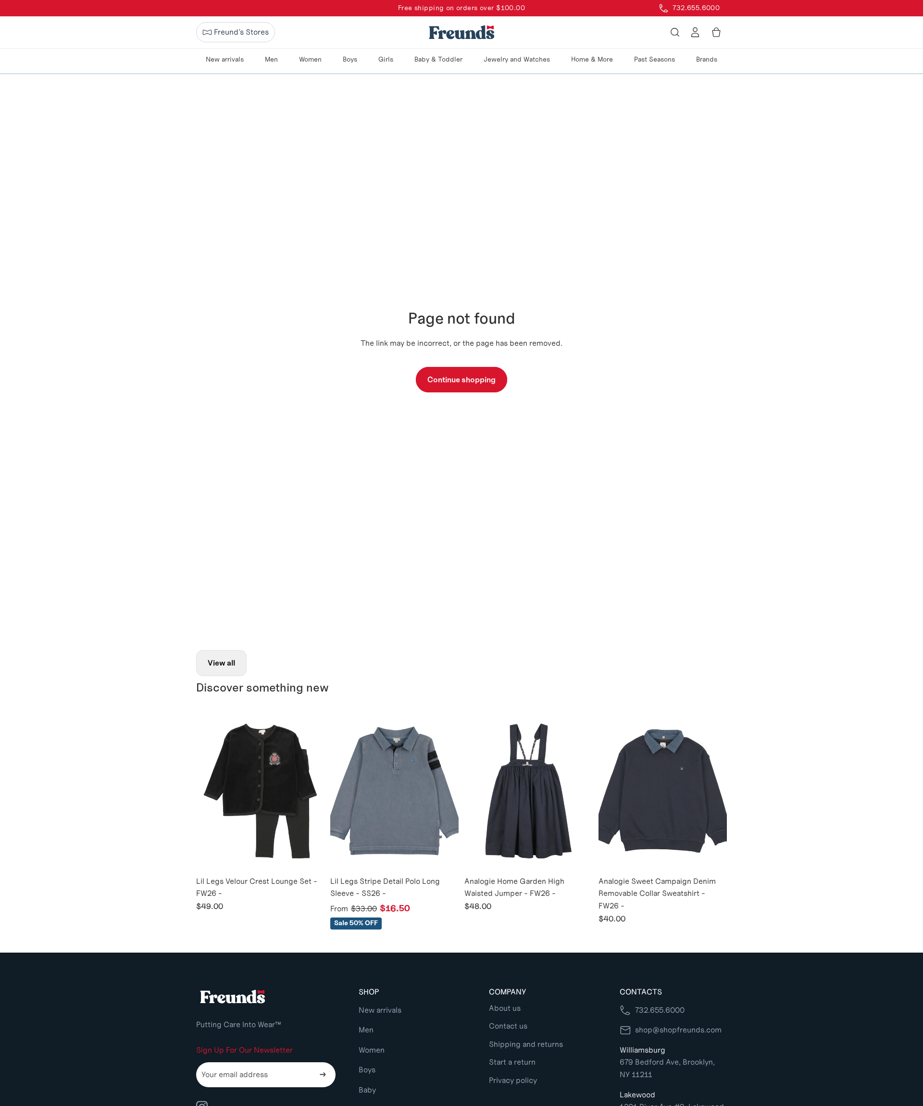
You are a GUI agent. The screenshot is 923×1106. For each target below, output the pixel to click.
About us (505, 1008)
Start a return (512, 1062)
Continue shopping (461, 379)
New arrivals (380, 1010)
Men (366, 1029)
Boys (367, 1069)
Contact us (508, 1026)
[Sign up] (323, 1075)
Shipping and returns (526, 1044)
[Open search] (675, 32)
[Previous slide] (210, 791)
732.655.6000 (660, 1010)
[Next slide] (310, 791)
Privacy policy (513, 1080)
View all (221, 662)
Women (372, 1050)
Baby (367, 1089)
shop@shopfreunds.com (678, 1029)
